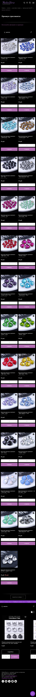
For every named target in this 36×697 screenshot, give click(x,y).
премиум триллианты (6, 10)
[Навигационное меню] (33, 2)
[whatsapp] (12, 681)
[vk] (3, 681)
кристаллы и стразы (16, 8)
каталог (8, 8)
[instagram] (6, 681)
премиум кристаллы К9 (27, 8)
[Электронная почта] (15, 681)
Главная (3, 8)
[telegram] (9, 681)
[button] (24, 2)
